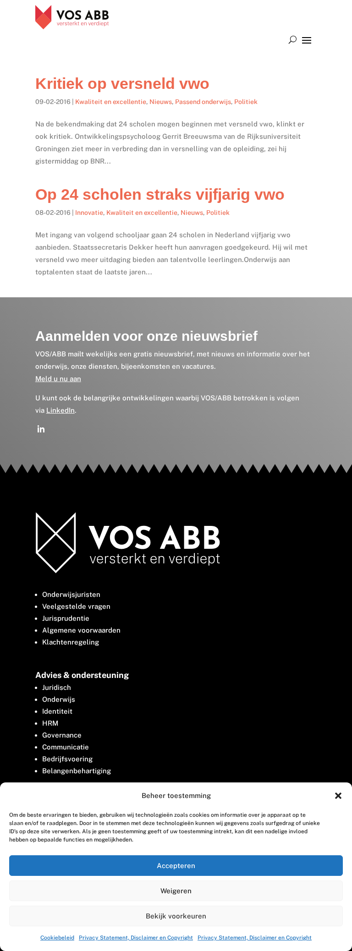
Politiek (246, 101)
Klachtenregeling (70, 642)
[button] (338, 795)
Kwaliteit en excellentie (110, 101)
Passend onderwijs (203, 101)
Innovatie (89, 212)
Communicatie (65, 747)
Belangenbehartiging (76, 771)
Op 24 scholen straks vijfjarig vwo (160, 194)
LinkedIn (60, 410)
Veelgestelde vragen (76, 606)
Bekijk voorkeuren (176, 916)
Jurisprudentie (65, 618)
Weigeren (176, 891)
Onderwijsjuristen (71, 594)
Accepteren (176, 865)
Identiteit (57, 711)
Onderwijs (58, 699)
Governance (62, 735)
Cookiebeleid (57, 938)
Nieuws (160, 101)
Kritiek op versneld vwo (122, 83)
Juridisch (56, 687)
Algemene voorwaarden (81, 630)
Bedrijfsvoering (67, 759)
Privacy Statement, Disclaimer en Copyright (136, 938)
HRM (50, 723)
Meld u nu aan (58, 379)
